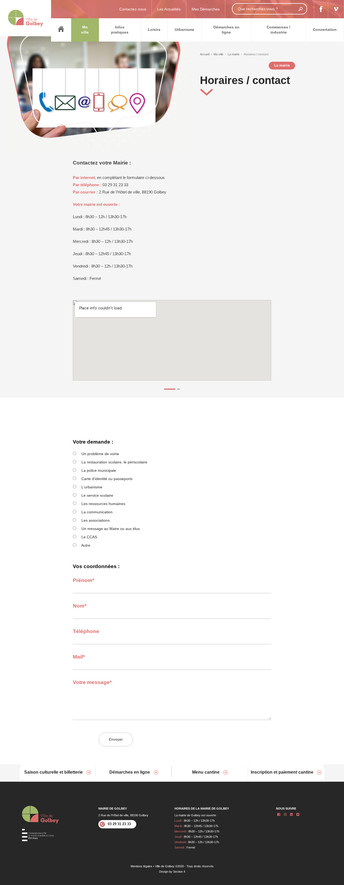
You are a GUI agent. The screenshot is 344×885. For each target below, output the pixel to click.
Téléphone (86, 631)
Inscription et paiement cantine (282, 772)
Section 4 (179, 871)
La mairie (233, 54)
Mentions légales (141, 866)
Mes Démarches (206, 9)
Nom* (79, 606)
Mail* (79, 657)
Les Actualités (169, 9)
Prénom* (83, 580)
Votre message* (92, 682)
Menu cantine (206, 772)
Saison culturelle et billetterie (54, 772)
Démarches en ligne (130, 772)
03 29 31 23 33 (119, 824)
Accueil (204, 54)
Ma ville (218, 54)
